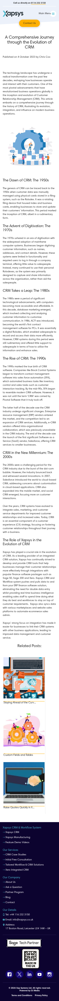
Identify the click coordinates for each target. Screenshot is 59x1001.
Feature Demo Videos (17, 842)
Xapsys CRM (12, 832)
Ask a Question (13, 887)
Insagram (50, 974)
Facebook (9, 974)
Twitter (19, 974)
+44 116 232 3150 (20, 915)
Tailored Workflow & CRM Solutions (24, 865)
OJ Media (35, 991)
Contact (10, 902)
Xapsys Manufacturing (17, 837)
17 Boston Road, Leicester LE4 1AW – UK (27, 928)
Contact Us (29, 23)
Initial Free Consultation (18, 860)
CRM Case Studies (15, 855)
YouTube (39, 974)
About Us (10, 882)
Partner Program (14, 892)
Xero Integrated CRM (17, 870)
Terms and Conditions (22, 996)
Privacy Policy (41, 996)
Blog (7, 897)
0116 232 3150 (38, 3)
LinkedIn (29, 974)
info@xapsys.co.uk (23, 920)
